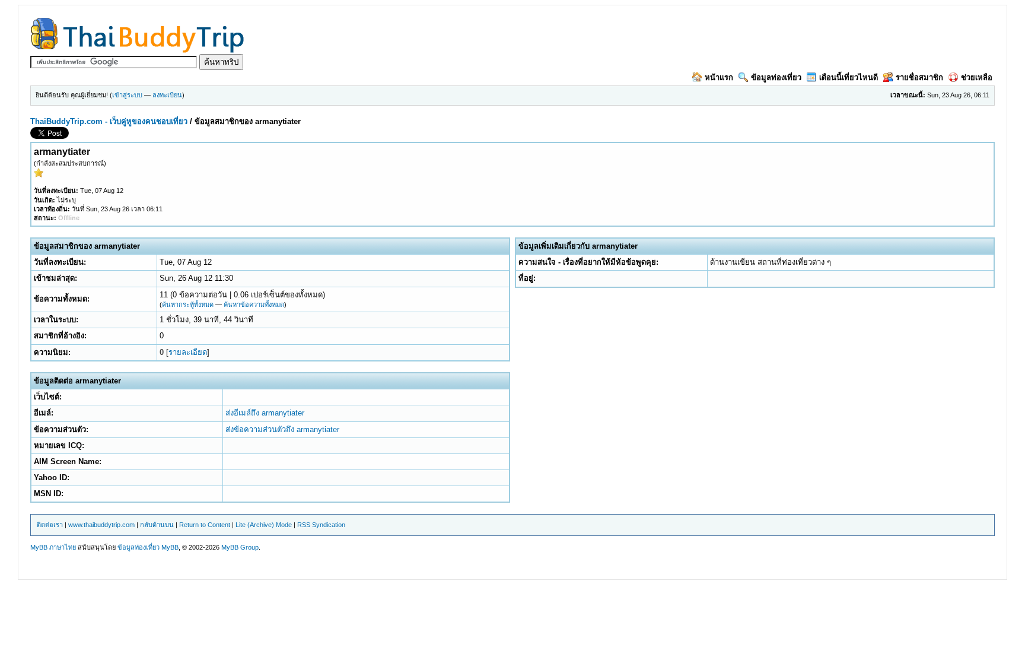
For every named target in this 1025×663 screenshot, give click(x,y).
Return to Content (204, 524)
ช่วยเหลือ (976, 77)
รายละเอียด (187, 352)
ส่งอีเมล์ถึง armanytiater (264, 412)
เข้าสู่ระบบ (127, 95)
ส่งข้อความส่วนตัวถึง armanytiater (282, 429)
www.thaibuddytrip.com (101, 524)
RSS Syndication (321, 524)
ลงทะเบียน (167, 95)
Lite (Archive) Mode (263, 524)
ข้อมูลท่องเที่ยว (776, 77)
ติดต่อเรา (50, 524)
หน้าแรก (719, 77)
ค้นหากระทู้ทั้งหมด (188, 304)
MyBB (170, 547)
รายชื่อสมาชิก (919, 77)
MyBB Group (240, 547)
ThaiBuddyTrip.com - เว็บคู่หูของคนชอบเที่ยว (108, 121)
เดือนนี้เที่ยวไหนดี (848, 77)
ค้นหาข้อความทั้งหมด (254, 304)
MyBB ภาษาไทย (53, 547)
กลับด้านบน (157, 524)
